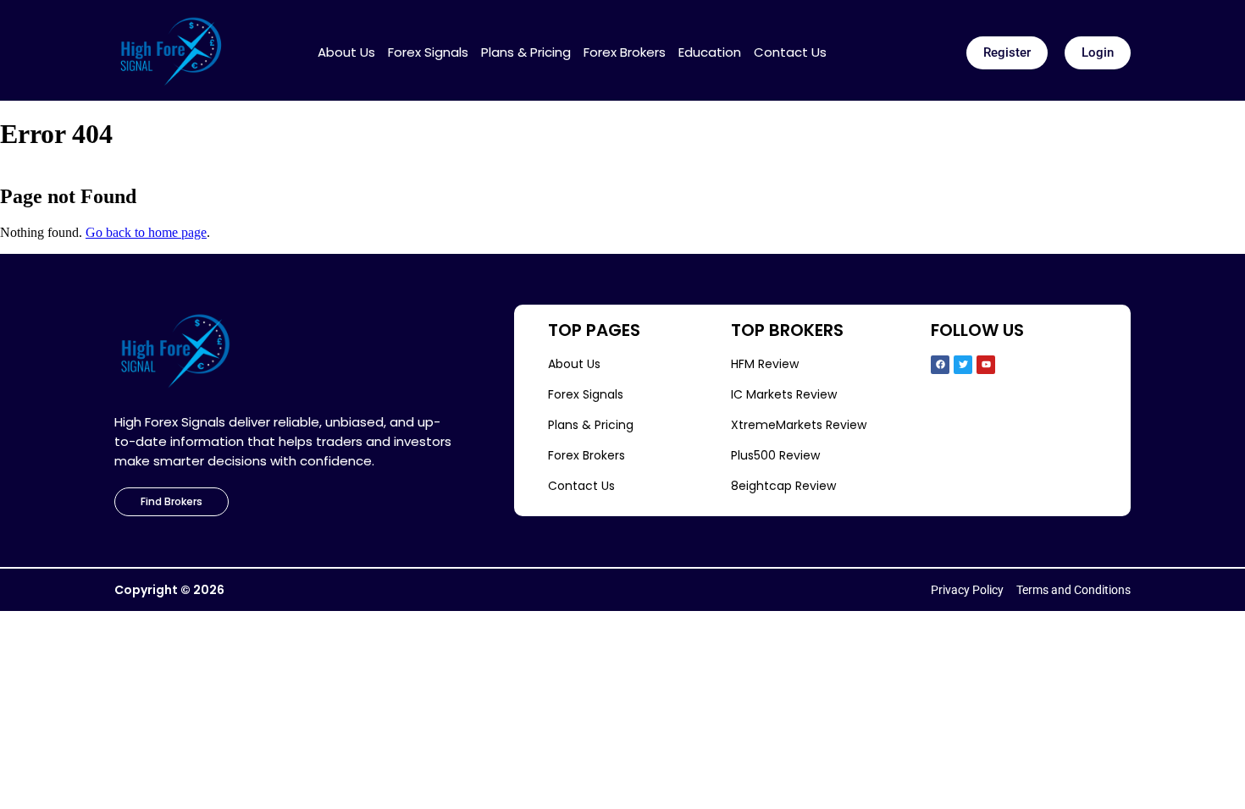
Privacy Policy (967, 590)
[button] (1007, 52)
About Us (346, 52)
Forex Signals (428, 52)
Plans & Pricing (526, 52)
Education (709, 52)
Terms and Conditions (1073, 590)
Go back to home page (146, 232)
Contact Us (790, 52)
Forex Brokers (625, 52)
